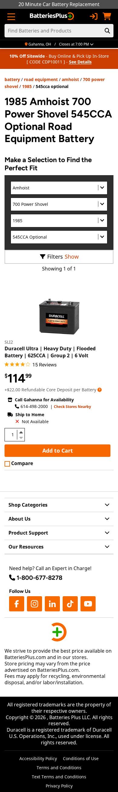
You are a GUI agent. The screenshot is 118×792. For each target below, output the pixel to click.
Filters (55, 256)
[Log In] (93, 16)
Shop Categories (28, 504)
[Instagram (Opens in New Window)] (34, 603)
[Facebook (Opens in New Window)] (16, 603)
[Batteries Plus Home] (52, 16)
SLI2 (9, 342)
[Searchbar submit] (107, 31)
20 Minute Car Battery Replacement (59, 4)
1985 (27, 86)
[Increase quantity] (21, 432)
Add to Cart (57, 450)
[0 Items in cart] (106, 16)
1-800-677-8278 (39, 577)
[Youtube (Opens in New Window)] (88, 603)
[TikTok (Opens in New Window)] (70, 603)
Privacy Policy (59, 786)
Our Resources (26, 546)
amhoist (70, 79)
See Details (80, 62)
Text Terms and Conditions (59, 777)
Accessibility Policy (38, 758)
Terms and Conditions (59, 767)
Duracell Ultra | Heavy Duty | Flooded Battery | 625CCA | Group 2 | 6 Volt (50, 352)
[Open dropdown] (99, 390)
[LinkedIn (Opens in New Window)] (52, 603)
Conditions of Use (81, 758)
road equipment (41, 79)
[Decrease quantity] (21, 437)
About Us (19, 518)
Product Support (28, 532)
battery (12, 79)
